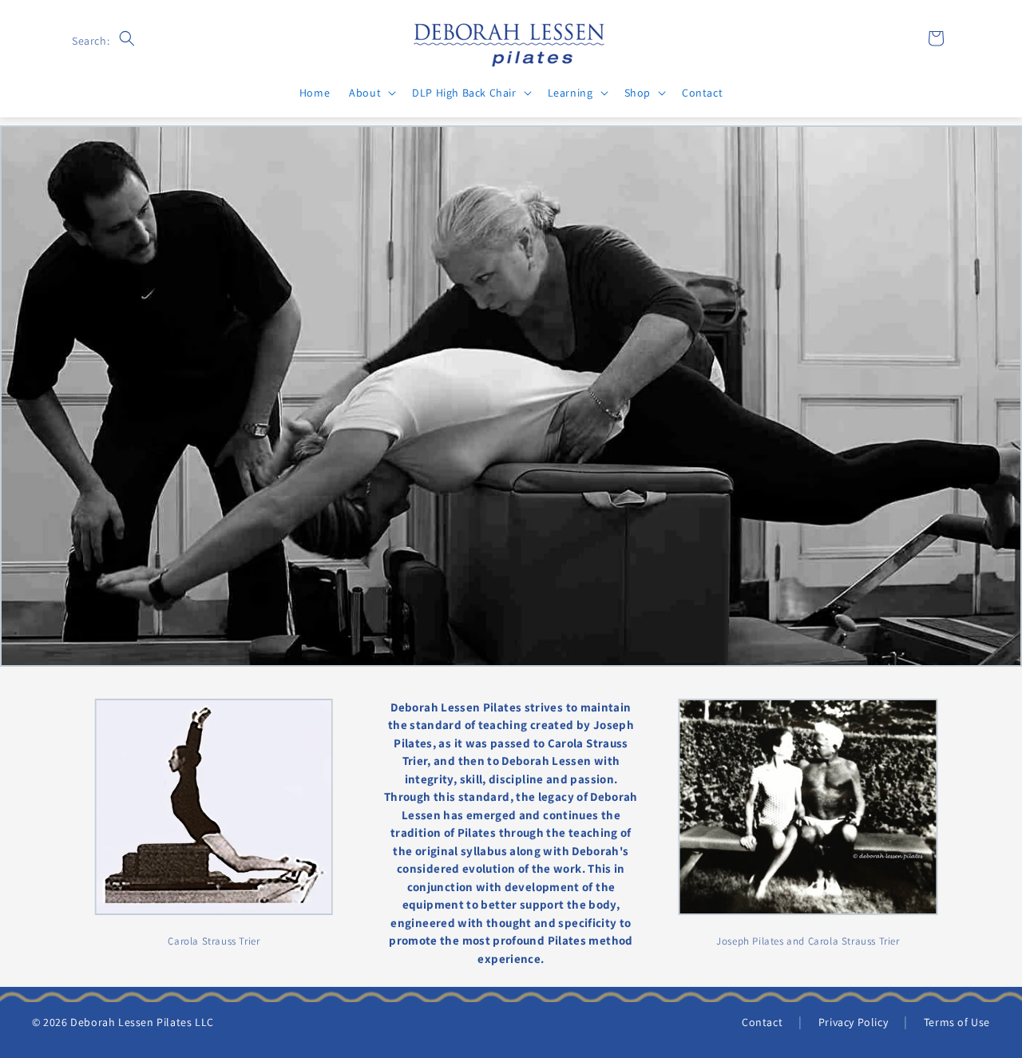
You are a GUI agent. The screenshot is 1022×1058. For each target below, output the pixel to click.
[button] (127, 38)
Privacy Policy (853, 1022)
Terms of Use (957, 1022)
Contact (762, 1022)
